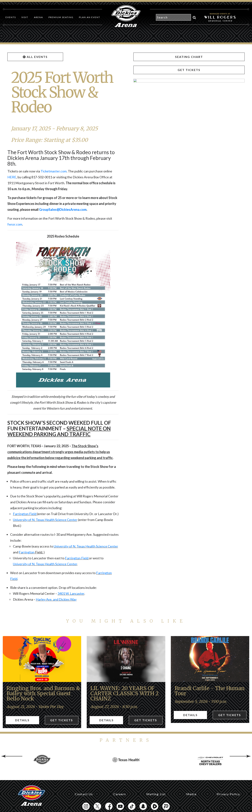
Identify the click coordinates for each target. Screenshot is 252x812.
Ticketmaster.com (54, 171)
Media (191, 794)
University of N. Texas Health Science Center (45, 520)
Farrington (27, 552)
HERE (11, 177)
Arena (38, 17)
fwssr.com (14, 224)
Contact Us (84, 794)
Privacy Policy (228, 794)
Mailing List (156, 794)
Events (11, 17)
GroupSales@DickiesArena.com (63, 209)
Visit (24, 17)
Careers (119, 794)
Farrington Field (25, 514)
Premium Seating (61, 17)
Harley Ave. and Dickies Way (56, 599)
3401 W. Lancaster (71, 593)
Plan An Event (89, 17)
